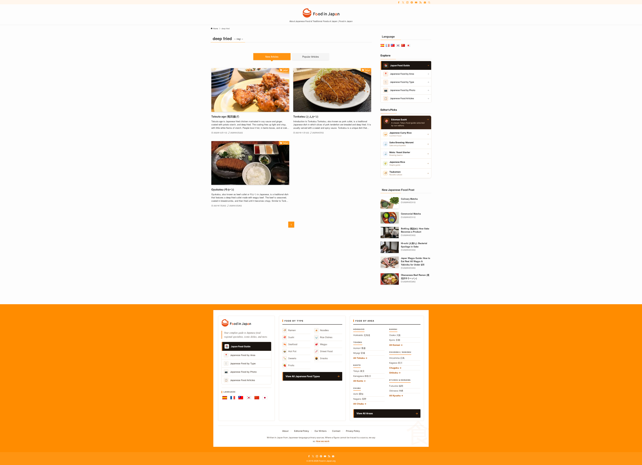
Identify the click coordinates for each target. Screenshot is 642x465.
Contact (336, 431)
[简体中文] (257, 397)
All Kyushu (395, 395)
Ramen (289, 330)
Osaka (395, 335)
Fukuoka (396, 386)
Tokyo (358, 371)
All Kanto (358, 381)
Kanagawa (362, 376)
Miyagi (359, 353)
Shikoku (393, 372)
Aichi (358, 394)
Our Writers (320, 431)
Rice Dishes (323, 337)
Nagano (359, 399)
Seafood (290, 344)
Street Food (324, 351)
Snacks (321, 358)
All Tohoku (359, 358)
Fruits (288, 365)
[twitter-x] (403, 2)
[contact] (425, 2)
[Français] (233, 397)
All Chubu (358, 403)
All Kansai (394, 345)
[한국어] (249, 397)
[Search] (429, 2)
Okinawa (396, 390)
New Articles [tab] (271, 56)
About (285, 431)
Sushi (288, 337)
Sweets (289, 358)
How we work (322, 441)
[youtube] (416, 2)
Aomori (359, 348)
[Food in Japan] (321, 13)
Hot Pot (289, 351)
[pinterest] (412, 2)
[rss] (420, 2)
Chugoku (394, 367)
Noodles (322, 330)
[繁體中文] (241, 397)
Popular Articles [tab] (310, 56)
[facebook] (399, 2)
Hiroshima (397, 358)
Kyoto (394, 340)
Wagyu (321, 344)
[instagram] (407, 2)
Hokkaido (361, 335)
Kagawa (395, 362)
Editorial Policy (301, 431)
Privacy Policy (353, 431)
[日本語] (265, 397)
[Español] (225, 397)
